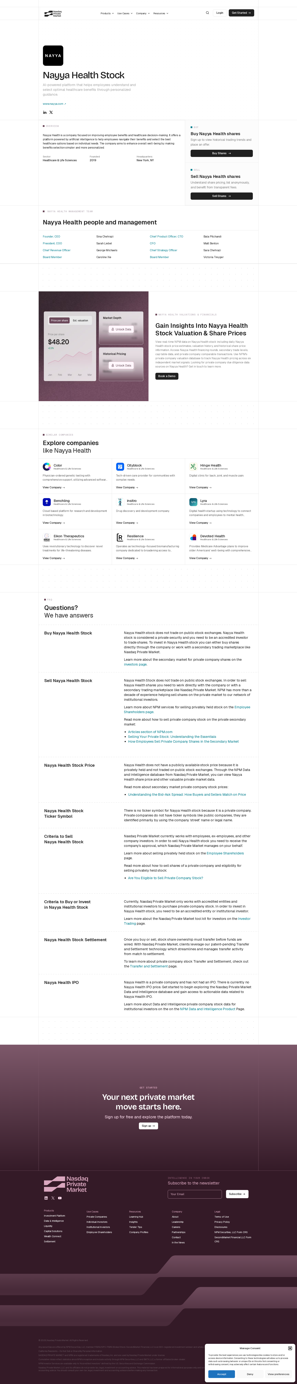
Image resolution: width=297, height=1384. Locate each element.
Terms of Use (221, 1216)
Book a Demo (166, 376)
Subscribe (235, 1194)
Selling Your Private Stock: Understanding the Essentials (172, 736)
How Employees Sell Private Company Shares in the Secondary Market (183, 741)
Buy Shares (219, 153)
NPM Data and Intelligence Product (207, 1009)
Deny (250, 1374)
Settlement (49, 1241)
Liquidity (48, 1226)
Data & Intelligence (54, 1220)
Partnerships (178, 1232)
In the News (178, 1242)
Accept (221, 1374)
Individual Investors (97, 1221)
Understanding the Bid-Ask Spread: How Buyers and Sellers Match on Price (187, 794)
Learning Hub (136, 1216)
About (175, 1216)
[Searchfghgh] (207, 12)
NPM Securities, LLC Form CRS (231, 1232)
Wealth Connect (52, 1236)
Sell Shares (219, 196)
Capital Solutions (53, 1231)
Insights (133, 1221)
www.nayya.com (53, 104)
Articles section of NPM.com (150, 732)
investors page (135, 664)
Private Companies (97, 1216)
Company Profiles (138, 1232)
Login (219, 13)
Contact (176, 1237)
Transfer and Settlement (149, 966)
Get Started (239, 13)
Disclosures (220, 1227)
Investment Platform (54, 1215)
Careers (176, 1227)
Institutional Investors (98, 1227)
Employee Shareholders (225, 853)
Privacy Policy (222, 1221)
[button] (290, 1348)
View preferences (278, 1374)
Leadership (178, 1221)
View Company (52, 487)
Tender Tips (135, 1227)
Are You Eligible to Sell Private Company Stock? (165, 878)
